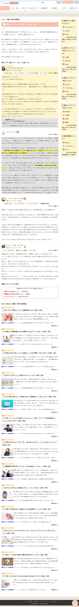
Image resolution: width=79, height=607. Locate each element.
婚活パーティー (34, 8)
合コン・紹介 (15, 8)
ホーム (25, 601)
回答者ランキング (74, 9)
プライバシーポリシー (45, 601)
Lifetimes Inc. (37, 603)
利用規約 (36, 601)
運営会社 (30, 601)
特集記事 (54, 8)
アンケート (64, 8)
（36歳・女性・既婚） (15, 198)
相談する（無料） (69, 2)
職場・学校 (5, 8)
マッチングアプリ (24, 9)
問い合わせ (54, 601)
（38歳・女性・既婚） (15, 245)
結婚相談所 (44, 8)
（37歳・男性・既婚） (15, 68)
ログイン (76, 2)
